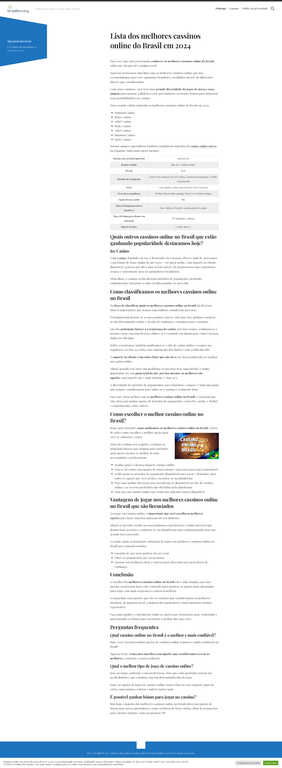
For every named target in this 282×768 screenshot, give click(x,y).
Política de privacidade (255, 8)
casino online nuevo (203, 146)
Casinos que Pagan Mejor (22, 47)
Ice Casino (119, 258)
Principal (221, 8)
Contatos (234, 8)
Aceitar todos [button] (271, 763)
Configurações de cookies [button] (248, 763)
